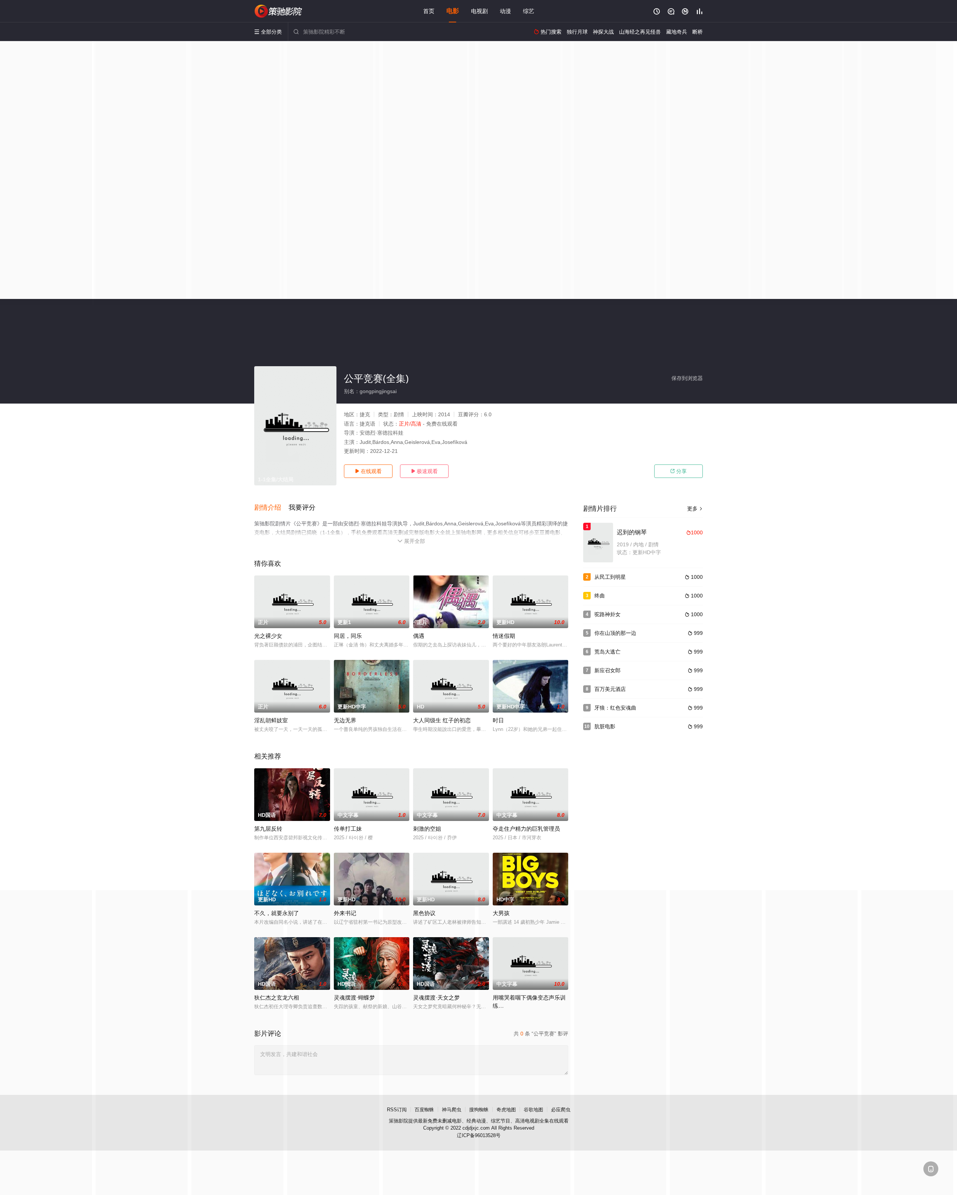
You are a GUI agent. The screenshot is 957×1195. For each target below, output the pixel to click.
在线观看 (368, 471)
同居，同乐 (348, 636)
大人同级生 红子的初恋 (442, 720)
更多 (695, 509)
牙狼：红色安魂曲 (615, 708)
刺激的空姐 (427, 828)
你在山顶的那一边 (615, 633)
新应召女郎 (607, 670)
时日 (498, 720)
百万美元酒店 (610, 689)
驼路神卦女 (607, 614)
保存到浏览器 (687, 378)
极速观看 (424, 471)
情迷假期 (504, 636)
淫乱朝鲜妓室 (271, 720)
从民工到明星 (610, 577)
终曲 (599, 596)
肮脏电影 (604, 726)
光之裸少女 (268, 636)
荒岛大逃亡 (607, 652)
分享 (678, 471)
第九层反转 (268, 828)
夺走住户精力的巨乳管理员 (526, 828)
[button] (271, 508)
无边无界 (345, 720)
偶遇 (418, 636)
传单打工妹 (348, 828)
